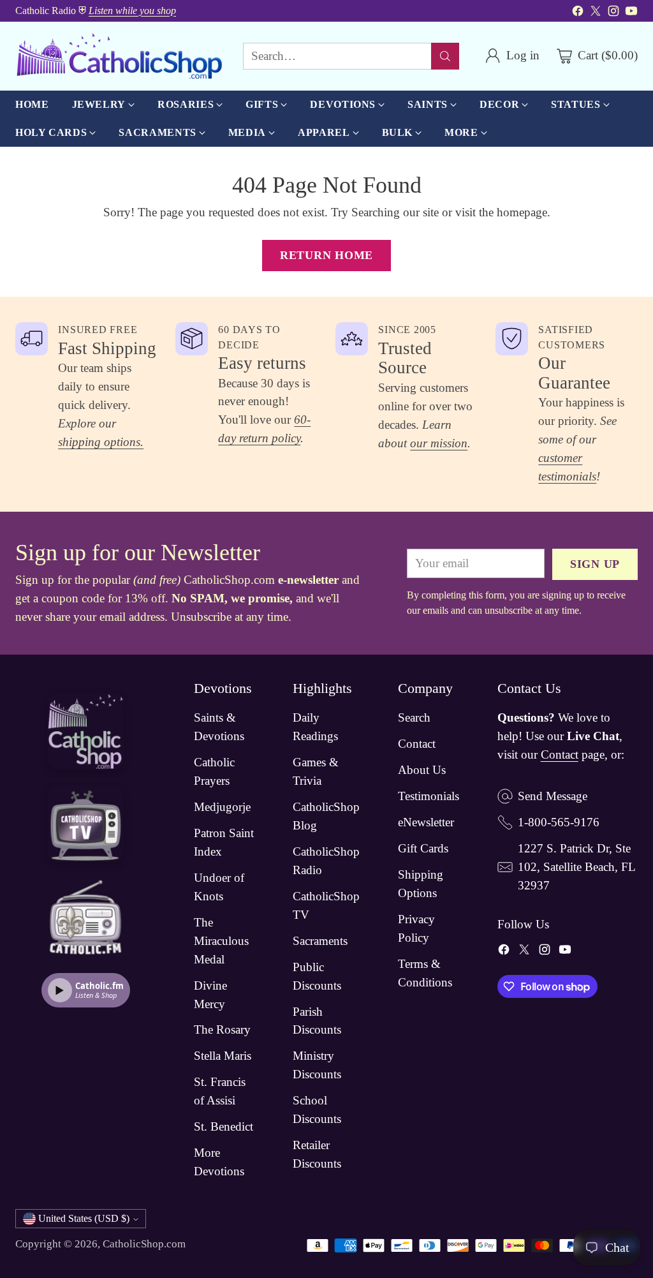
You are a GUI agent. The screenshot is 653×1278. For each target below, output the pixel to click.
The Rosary (222, 1029)
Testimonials (428, 796)
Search (414, 717)
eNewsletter (426, 822)
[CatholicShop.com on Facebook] (577, 13)
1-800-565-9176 (558, 822)
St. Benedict (223, 1126)
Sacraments (320, 940)
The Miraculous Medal (221, 941)
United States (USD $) (83, 1218)
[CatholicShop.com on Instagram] (613, 13)
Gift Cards (423, 848)
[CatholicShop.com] (119, 56)
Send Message (552, 796)
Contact (417, 743)
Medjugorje (222, 807)
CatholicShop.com (144, 1244)
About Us (422, 769)
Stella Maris (222, 1055)
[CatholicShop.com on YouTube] (631, 13)
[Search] (445, 56)
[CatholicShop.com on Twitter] (595, 13)
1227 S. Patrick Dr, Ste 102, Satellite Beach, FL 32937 (576, 867)
